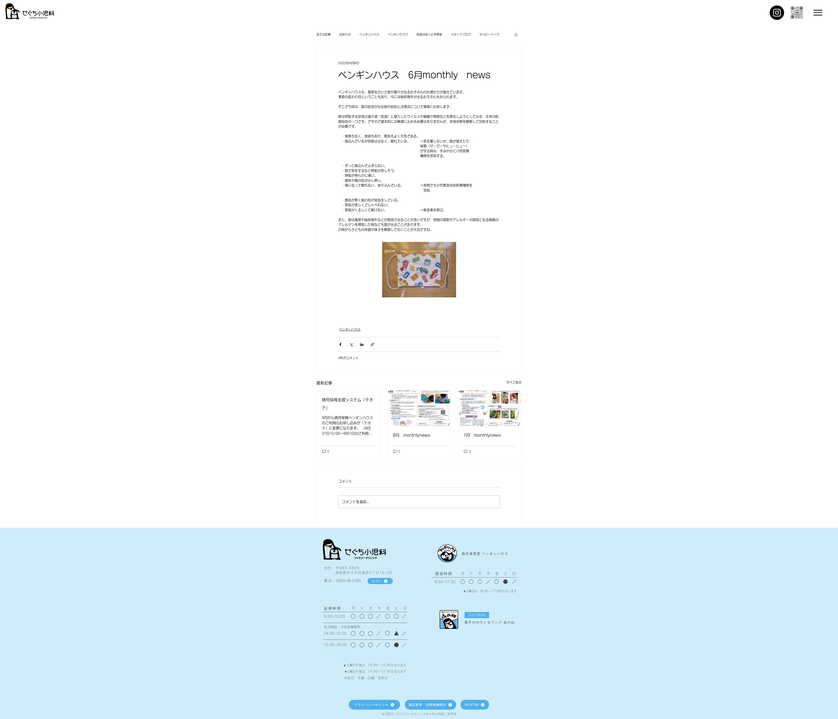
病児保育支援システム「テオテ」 (347, 404)
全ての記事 (323, 34)
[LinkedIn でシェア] (362, 344)
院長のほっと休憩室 (429, 34)
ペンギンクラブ (398, 34)
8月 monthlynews (411, 435)
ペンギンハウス (369, 34)
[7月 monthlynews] (489, 408)
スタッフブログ (461, 34)
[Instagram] (777, 12)
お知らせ (345, 34)
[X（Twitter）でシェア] (351, 344)
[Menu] (818, 13)
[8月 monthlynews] (419, 408)
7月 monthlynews (482, 435)
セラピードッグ (489, 34)
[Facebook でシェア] (340, 344)
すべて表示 (514, 382)
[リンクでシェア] (372, 344)
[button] (516, 34)
